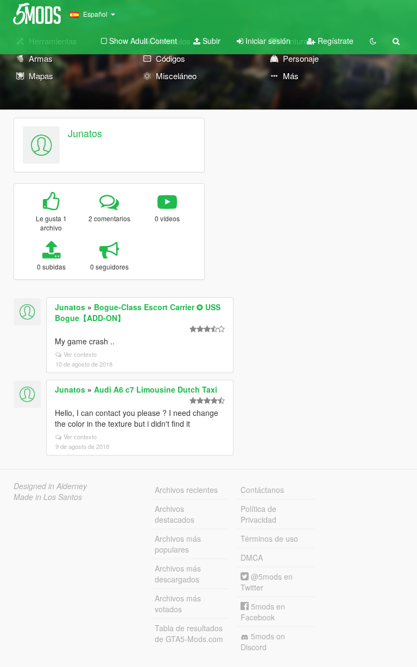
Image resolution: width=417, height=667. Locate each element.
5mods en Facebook (263, 612)
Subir (210, 40)
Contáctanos (262, 489)
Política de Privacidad (258, 514)
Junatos (85, 133)
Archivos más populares (178, 544)
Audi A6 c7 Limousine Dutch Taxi (155, 389)
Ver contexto (80, 354)
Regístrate (334, 40)
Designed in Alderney (50, 485)
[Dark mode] (373, 40)
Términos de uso (269, 538)
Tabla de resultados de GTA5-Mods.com (189, 633)
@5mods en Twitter (267, 582)
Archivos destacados (174, 514)
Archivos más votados (178, 603)
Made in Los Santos (48, 496)
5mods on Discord (263, 641)
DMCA (252, 557)
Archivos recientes (186, 489)
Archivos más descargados (178, 574)
